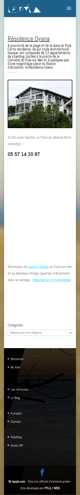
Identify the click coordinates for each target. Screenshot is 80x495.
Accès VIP (17, 445)
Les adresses (19, 389)
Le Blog (15, 397)
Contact (16, 421)
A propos (16, 413)
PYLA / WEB (52, 488)
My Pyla (15, 367)
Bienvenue (17, 359)
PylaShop (16, 437)
